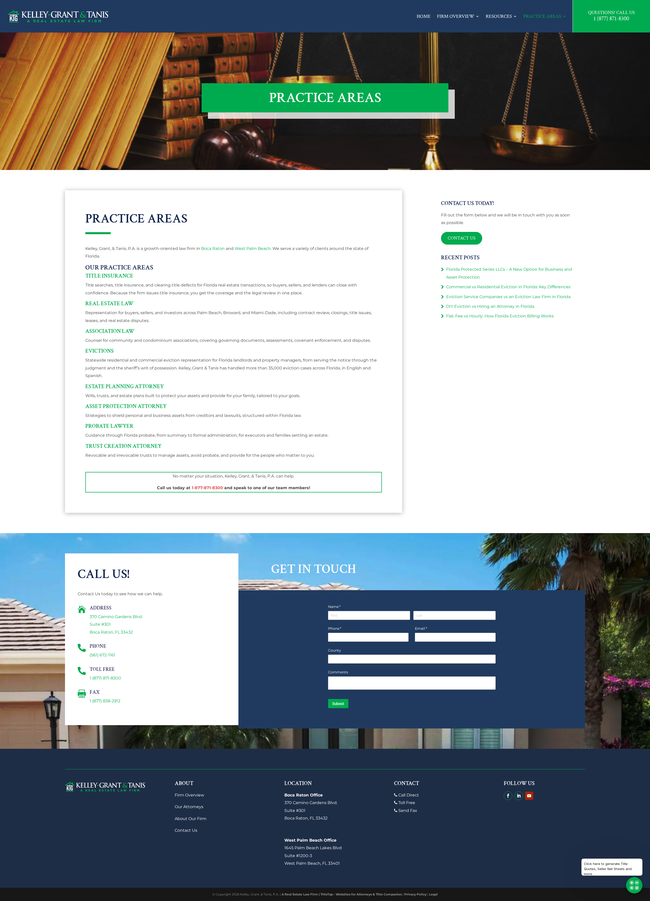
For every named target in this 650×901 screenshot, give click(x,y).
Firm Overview (455, 16)
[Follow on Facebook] (508, 795)
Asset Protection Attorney (126, 406)
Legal (433, 894)
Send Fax (407, 810)
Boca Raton (213, 248)
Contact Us (462, 238)
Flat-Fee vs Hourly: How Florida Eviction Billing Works (500, 316)
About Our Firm (190, 818)
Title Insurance (109, 276)
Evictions (99, 351)
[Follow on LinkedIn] (518, 795)
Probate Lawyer (109, 426)
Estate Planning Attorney (124, 386)
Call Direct (408, 795)
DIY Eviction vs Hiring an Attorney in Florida (490, 306)
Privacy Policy (415, 894)
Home (424, 16)
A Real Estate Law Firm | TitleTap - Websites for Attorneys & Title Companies (342, 894)
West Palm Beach (253, 248)
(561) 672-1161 (102, 655)
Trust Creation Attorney (123, 446)
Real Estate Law (109, 303)
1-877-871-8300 (207, 487)
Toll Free (406, 802)
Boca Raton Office (303, 795)
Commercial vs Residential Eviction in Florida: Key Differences (508, 286)
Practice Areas (542, 16)
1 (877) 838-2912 (105, 701)
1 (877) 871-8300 (611, 19)
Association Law (109, 331)
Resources (499, 16)
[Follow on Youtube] (529, 796)
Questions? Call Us (611, 12)
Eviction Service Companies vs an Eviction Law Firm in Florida (508, 296)
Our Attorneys (189, 806)
